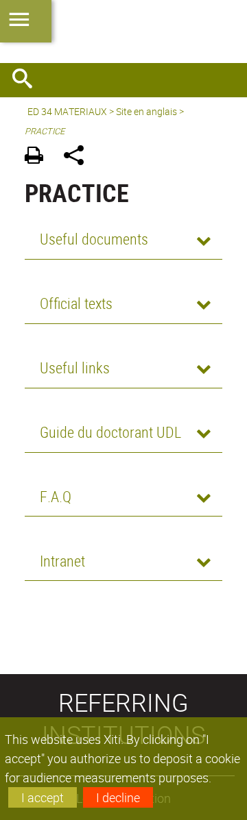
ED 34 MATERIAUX (67, 111)
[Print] (39, 157)
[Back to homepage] (123, 31)
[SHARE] (78, 157)
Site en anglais (146, 111)
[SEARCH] (27, 80)
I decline (118, 797)
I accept (42, 797)
